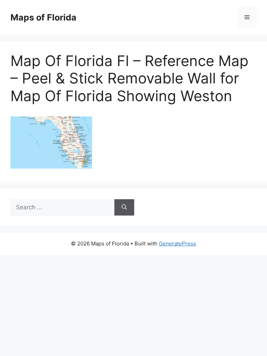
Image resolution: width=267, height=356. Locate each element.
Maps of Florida (43, 17)
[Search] (124, 207)
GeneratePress (177, 243)
